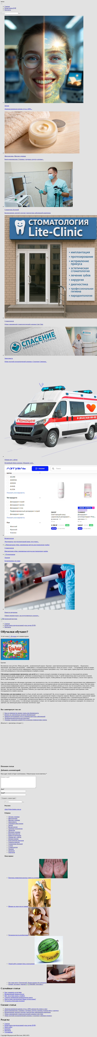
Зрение (7, 106)
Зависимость (9, 358)
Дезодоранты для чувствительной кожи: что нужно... (22, 541)
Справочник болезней (12, 209)
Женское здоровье (20, 156)
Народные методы (14, 834)
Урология (11, 850)
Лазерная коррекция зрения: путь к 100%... (18, 109)
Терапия (7, 557)
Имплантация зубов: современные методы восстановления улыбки (26, 551)
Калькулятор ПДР (10, 8)
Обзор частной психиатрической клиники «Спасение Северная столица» (28, 1015)
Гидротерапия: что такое (12, 561)
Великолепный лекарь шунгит (14, 994)
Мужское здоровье (14, 832)
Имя (2, 789)
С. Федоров (12, 636)
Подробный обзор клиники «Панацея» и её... (19, 463)
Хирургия (11, 852)
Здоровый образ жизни (15, 823)
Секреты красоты (14, 842)
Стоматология (9, 321)
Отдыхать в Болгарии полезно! (15, 1001)
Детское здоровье (14, 817)
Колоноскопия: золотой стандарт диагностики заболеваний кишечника (28, 213)
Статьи (10, 845)
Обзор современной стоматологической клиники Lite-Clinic (24, 324)
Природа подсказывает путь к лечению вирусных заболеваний (25, 716)
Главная (7, 6)
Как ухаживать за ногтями (13, 992)
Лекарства (11, 830)
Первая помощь (13, 839)
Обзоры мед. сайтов (11, 459)
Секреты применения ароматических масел (19, 997)
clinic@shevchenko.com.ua (13, 809)
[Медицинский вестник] (9, 619)
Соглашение (9, 1032)
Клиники (8, 1029)
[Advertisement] (28, 744)
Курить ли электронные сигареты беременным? (20, 715)
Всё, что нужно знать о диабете (15, 996)
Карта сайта (8, 1027)
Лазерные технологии (15, 828)
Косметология (9, 538)
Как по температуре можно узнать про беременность (22, 713)
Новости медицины (11, 612)
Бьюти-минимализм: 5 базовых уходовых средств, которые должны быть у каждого (32, 1010)
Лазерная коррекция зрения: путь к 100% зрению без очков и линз (26, 1009)
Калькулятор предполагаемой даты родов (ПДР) (20, 625)
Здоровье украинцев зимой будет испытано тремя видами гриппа (26, 720)
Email (2, 793)
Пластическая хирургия (16, 840)
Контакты (8, 10)
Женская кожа (9, 156)
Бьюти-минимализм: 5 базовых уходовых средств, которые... (24, 159)
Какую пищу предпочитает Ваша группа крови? (20, 999)
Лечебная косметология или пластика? (17, 718)
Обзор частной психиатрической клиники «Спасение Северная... (26, 361)
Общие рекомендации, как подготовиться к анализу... (22, 615)
